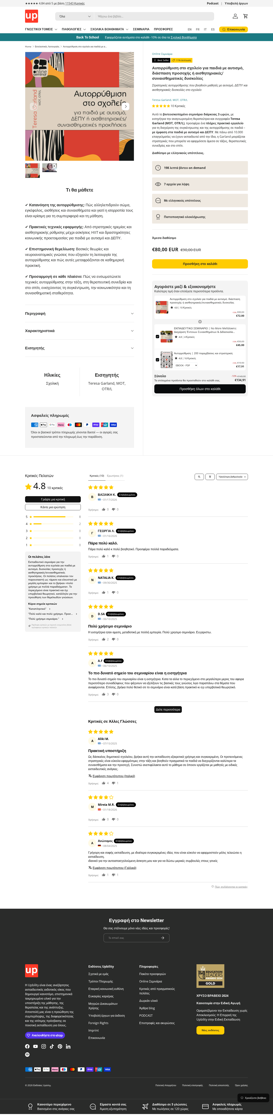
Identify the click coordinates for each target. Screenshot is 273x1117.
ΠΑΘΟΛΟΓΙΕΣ (72, 29)
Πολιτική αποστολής (219, 1085)
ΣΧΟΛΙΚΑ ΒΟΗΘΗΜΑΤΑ (107, 29)
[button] (246, 16)
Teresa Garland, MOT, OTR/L (170, 100)
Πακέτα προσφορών (152, 974)
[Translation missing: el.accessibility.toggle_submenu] (56, 29)
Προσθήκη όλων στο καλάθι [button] (200, 389)
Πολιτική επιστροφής (192, 1085)
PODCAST (146, 1015)
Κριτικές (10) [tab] (97, 475)
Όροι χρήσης (241, 1085)
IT (205, 29)
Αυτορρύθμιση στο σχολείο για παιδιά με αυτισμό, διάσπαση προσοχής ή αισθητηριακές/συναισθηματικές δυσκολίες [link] (205, 300)
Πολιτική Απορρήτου (165, 1085)
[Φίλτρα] (210, 477)
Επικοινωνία (96, 1038)
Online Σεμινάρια (162, 54)
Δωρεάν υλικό (148, 1001)
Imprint (93, 1030)
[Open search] (199, 477)
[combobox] (134, 16)
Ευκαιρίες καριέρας (101, 996)
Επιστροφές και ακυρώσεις (157, 1023)
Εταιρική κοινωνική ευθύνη (106, 989)
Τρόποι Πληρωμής (100, 981)
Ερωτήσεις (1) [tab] (115, 475)
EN (189, 29)
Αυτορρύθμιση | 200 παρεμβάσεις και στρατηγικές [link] (203, 353)
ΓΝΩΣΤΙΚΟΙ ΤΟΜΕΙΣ (39, 29)
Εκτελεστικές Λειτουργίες (47, 46)
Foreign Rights (98, 1023)
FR (197, 29)
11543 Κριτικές (75, 3)
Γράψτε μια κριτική (53, 499)
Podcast (213, 3)
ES (213, 29)
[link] (162, 307)
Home (28, 46)
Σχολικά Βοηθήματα (184, 37)
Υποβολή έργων (236, 3)
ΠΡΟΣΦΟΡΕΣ (163, 29)
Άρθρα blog (147, 1008)
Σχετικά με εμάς (98, 974)
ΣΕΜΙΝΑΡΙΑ (141, 29)
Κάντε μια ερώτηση (52, 507)
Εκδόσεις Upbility (42, 1085)
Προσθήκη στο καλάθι (200, 263)
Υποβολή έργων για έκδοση (106, 1015)
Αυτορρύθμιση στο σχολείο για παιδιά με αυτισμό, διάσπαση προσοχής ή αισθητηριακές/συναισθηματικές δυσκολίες (85, 46)
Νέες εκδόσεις (210, 1030)
